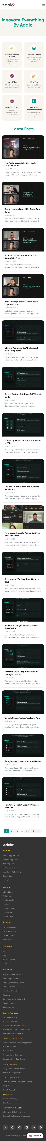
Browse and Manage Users (14, 1025)
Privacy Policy (9, 960)
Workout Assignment (12, 1073)
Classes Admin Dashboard (14, 1059)
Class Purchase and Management (17, 1043)
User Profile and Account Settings (17, 1029)
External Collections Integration (16, 1116)
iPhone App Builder (11, 856)
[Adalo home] (8, 4)
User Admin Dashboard (13, 1034)
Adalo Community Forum (13, 983)
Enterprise (7, 876)
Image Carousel (9, 1086)
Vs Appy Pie (8, 916)
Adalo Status (8, 1007)
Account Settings (10, 1021)
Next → (36, 831)
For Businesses (9, 927)
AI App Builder (9, 868)
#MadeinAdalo (9, 1003)
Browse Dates (9, 1051)
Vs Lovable (7, 912)
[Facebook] (19, 1127)
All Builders (8, 892)
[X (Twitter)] (5, 1127)
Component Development (14, 999)
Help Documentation (12, 974)
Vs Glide (6, 904)
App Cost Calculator (11, 991)
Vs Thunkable (8, 908)
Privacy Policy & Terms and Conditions (23, 1136)
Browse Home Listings (12, 1055)
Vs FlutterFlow (9, 900)
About (5, 951)
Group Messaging (10, 1099)
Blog (4, 955)
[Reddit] (40, 1127)
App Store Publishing (12, 872)
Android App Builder (11, 860)
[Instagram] (12, 1127)
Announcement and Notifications (17, 1082)
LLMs (5, 964)
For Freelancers (9, 931)
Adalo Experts (9, 987)
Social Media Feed (11, 1090)
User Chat (7, 1103)
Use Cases (7, 939)
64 (27, 831)
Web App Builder (10, 864)
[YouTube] (33, 1127)
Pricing (6, 880)
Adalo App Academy (11, 979)
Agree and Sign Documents (14, 1112)
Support (6, 995)
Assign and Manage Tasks (14, 1069)
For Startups (8, 935)
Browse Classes (9, 1047)
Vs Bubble (7, 896)
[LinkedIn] (26, 1127)
